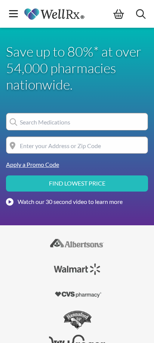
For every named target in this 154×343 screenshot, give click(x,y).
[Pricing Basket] (124, 14)
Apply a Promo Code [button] (32, 164)
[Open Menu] (13, 14)
